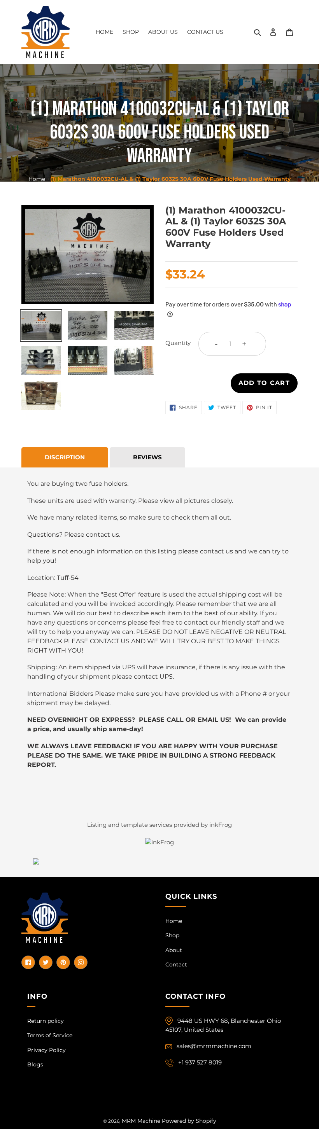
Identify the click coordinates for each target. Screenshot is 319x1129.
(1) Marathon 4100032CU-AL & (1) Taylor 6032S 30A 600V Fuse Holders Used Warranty (170, 178)
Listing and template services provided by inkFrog (159, 824)
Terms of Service (49, 1035)
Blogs (35, 1064)
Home (36, 178)
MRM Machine (141, 1120)
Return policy (45, 1020)
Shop (172, 935)
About (173, 950)
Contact (176, 964)
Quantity (178, 343)
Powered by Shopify (189, 1120)
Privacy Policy (46, 1050)
